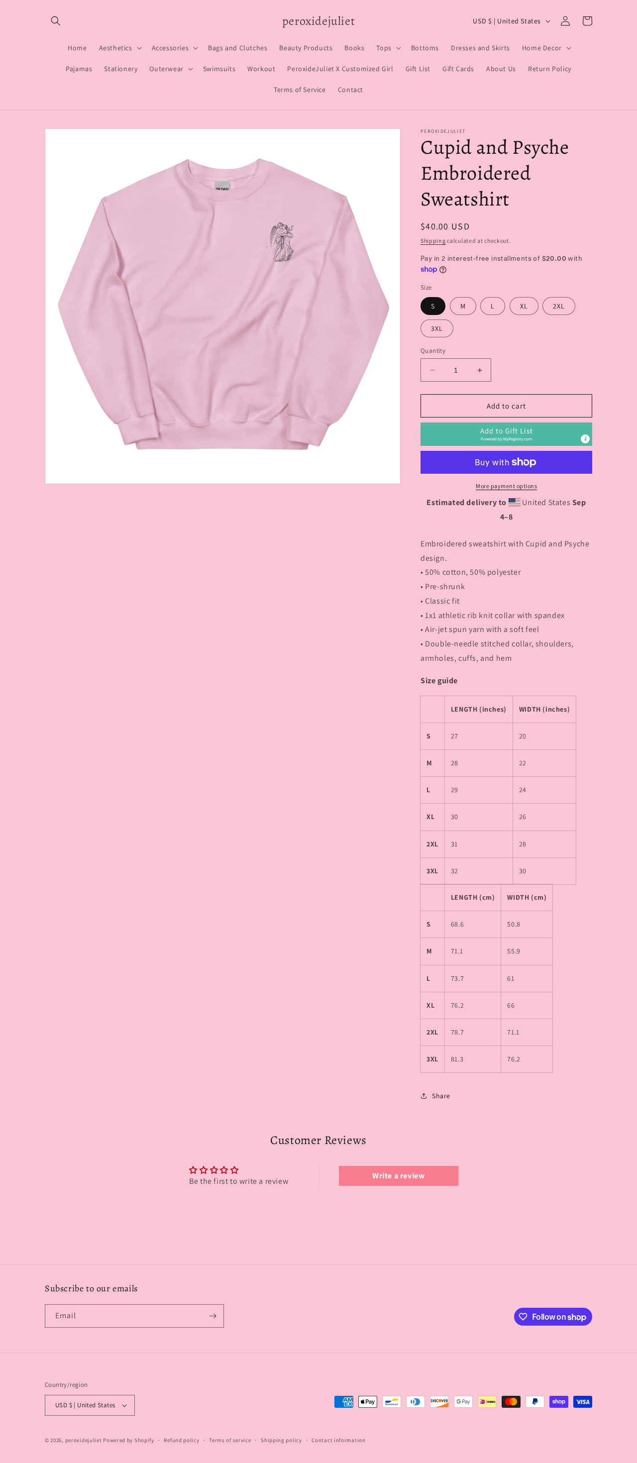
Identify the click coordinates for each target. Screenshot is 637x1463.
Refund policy (181, 1440)
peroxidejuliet (83, 1440)
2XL (559, 306)
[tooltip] (585, 438)
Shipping (433, 240)
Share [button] (441, 1095)
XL (524, 306)
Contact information (338, 1440)
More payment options (506, 486)
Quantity (433, 350)
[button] (56, 21)
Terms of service (230, 1440)
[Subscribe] (212, 1316)
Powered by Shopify (128, 1440)
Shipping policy (281, 1440)
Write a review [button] (398, 1175)
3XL (437, 328)
